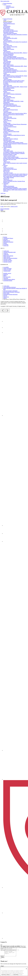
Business (8, 26)
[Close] (26, 968)
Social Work (9, 45)
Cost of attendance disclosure (9, 287)
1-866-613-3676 (13, 206)
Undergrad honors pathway (9, 279)
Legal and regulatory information (10, 290)
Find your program (7, 146)
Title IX (5, 298)
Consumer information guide (9, 252)
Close (2, 966)
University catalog (7, 259)
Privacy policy (6, 293)
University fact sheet (7, 260)
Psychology (9, 40)
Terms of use (6, 296)
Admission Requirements (12, 187)
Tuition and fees (6, 257)
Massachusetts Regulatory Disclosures (11, 292)
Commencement (6, 270)
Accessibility (6, 267)
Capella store (6, 251)
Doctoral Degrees (10, 90)
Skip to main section (5, 1)
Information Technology (12, 33)
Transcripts (5, 278)
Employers (5, 274)
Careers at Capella (7, 269)
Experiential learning (7, 280)
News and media (6, 277)
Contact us (5, 253)
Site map (5, 295)
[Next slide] (7, 311)
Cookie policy (6, 286)
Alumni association (7, 268)
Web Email (3, 950)
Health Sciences (10, 29)
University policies (7, 261)
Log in (4, 4)
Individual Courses (11, 141)
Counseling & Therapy (11, 56)
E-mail (2, 206)
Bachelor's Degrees (11, 23)
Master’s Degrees (10, 49)
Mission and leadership (8, 255)
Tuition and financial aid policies (10, 258)
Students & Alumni (10, 7)
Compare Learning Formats (12, 157)
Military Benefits (10, 177)
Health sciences (6, 240)
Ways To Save (10, 172)
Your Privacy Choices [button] (8, 299)
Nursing (8, 37)
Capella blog (6, 254)
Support (8, 161)
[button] (4, 20)
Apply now (5, 191)
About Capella (10, 151)
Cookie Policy (16, 974)
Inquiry (2, 955)
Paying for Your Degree (12, 169)
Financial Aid (9, 180)
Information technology (8, 241)
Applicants (8, 5)
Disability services (7, 273)
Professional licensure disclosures (10, 294)
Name (2, 948)
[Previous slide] (3, 311)
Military (5, 275)
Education (9, 61)
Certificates (9, 120)
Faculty (7, 8)
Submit (2, 957)
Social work (5, 245)
